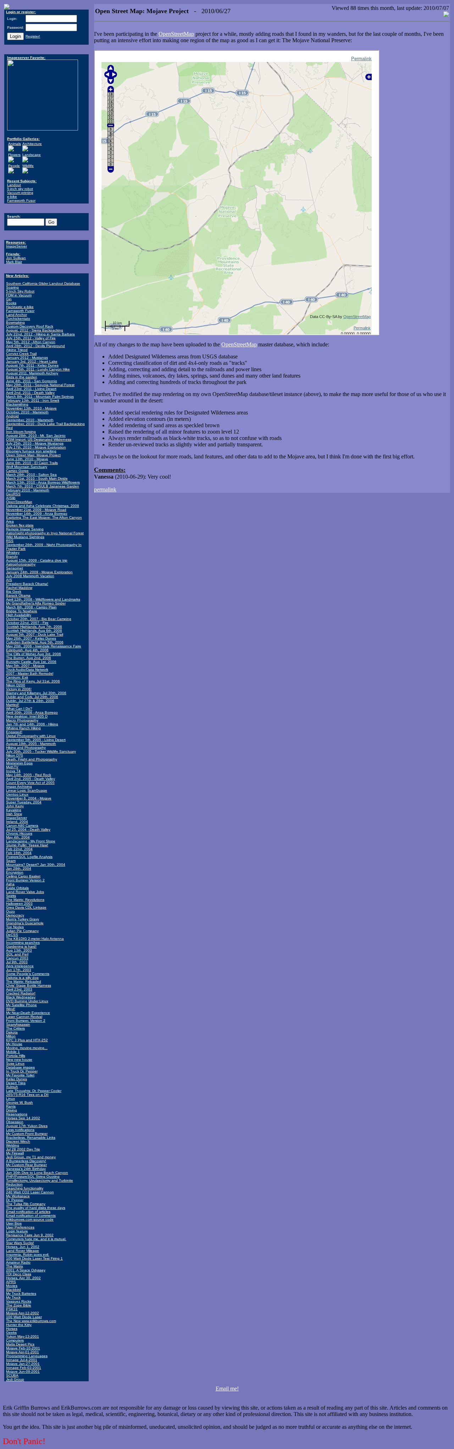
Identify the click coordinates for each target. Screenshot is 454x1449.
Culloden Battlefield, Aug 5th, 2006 (34, 642)
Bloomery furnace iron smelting (31, 451)
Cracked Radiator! (20, 993)
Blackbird (13, 1290)
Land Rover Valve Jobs (25, 892)
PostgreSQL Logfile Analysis (29, 857)
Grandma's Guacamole (25, 923)
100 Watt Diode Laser (24, 1317)
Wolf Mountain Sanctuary (26, 467)
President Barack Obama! (27, 584)
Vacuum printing (20, 193)
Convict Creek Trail (21, 354)
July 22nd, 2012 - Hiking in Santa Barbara (40, 334)
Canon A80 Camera (22, 825)
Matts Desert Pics (20, 1344)
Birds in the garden (21, 377)
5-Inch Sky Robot (20, 291)
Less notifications (20, 1130)
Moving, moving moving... (27, 1048)
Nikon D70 (14, 755)
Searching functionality (24, 1188)
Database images (20, 1067)
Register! (33, 36)
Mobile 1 (13, 1052)
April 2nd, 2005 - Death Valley (30, 779)
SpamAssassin (18, 1024)
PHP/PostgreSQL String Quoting (33, 1176)
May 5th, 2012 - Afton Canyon (30, 342)
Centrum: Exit (17, 677)
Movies (11, 1286)
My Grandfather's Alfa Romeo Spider (36, 603)
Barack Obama (18, 595)
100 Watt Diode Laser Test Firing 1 (34, 1258)
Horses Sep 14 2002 (23, 1118)
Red (9, 428)
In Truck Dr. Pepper (22, 1071)
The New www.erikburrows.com (31, 1321)
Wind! (10, 1009)
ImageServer (16, 246)
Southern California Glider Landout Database (43, 283)
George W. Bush (19, 1102)
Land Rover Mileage (22, 1251)
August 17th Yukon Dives (27, 1126)
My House (14, 1044)
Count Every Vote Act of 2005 (30, 783)
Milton (11, 1036)
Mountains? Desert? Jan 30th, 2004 (35, 864)
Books (11, 303)
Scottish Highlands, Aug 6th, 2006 (34, 630)
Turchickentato (18, 319)
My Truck (13, 1297)
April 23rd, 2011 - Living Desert (31, 389)
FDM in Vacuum (19, 295)
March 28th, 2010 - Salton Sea (31, 475)
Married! (12, 705)
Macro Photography (22, 720)
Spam (11, 861)
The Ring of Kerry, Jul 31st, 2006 (33, 681)
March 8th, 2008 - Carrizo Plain (31, 607)
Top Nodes (15, 927)
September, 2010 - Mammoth (30, 420)
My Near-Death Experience (28, 1013)
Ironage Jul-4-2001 (21, 1360)
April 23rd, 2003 (19, 989)
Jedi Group (15, 1379)
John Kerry (15, 806)
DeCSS (12, 935)
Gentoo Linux (17, 794)
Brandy (12, 556)
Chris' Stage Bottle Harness (28, 985)
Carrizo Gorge (17, 471)
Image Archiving (19, 786)
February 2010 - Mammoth (27, 490)
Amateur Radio (18, 1262)
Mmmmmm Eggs (19, 763)
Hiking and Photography (26, 747)
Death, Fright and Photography (31, 759)
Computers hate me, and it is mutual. (36, 1239)
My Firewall (15, 1153)
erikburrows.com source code (30, 1219)
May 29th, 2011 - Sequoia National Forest (40, 385)
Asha (10, 884)
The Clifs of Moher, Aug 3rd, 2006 (33, 654)
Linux (10, 1098)
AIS (9, 580)
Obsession (14, 1122)
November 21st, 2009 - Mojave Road (36, 510)
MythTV (12, 767)
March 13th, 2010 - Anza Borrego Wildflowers (43, 482)
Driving (11, 1110)
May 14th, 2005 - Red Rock (28, 775)
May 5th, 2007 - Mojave (25, 666)
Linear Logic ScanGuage (26, 790)
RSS (9, 541)
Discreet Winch (18, 1141)
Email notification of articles (28, 1212)
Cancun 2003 (17, 958)
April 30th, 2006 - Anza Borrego (32, 712)
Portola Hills (15, 1056)
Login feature (17, 1231)
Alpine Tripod (17, 350)
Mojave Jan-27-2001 (23, 1364)
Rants (11, 1106)
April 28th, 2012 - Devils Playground (35, 346)
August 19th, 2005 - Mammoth (31, 744)
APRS (11, 1282)
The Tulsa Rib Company (25, 1204)
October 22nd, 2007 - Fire (27, 623)
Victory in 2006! (19, 689)
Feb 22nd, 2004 (19, 849)
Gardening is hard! (21, 946)
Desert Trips (16, 1083)
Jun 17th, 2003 (18, 970)
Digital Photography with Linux (31, 736)
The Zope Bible (18, 1305)
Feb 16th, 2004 (19, 853)
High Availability (18, 615)
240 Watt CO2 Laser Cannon (30, 1192)
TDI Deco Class (18, 1274)
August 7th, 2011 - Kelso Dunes (32, 365)
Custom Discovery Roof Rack (29, 326)
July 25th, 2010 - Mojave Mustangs (34, 443)
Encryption (14, 872)
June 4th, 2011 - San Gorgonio (31, 381)
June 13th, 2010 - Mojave (27, 459)
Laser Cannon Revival (24, 1017)
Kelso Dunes (16, 1079)
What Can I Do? (19, 708)
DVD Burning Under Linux (27, 1001)
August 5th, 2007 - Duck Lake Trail (34, 634)
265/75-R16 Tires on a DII (27, 1095)
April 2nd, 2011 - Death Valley (30, 393)
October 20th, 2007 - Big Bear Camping (38, 619)
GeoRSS (13, 494)
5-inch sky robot (20, 189)
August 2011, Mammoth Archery (32, 373)
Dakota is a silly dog (22, 978)
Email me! (227, 1389)
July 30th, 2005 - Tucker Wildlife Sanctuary (41, 751)
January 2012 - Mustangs (27, 358)
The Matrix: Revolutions (25, 900)
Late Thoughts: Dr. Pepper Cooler (33, 1091)
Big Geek (13, 591)
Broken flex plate (20, 525)
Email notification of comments (31, 1215)
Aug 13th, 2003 (19, 950)
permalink (105, 489)
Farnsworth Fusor (21, 200)
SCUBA (12, 1375)
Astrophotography (20, 564)
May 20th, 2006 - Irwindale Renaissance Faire (43, 646)
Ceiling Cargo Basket (23, 876)
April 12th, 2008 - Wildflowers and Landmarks (43, 599)
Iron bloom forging (21, 432)
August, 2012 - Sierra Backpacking (34, 330)
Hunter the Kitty (19, 1325)
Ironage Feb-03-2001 (23, 1368)
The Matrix (14, 1266)
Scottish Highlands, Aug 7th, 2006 (34, 627)
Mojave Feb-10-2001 (23, 1348)
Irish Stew (14, 814)
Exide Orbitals (17, 888)
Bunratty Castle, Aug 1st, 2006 (31, 662)
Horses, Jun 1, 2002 (22, 1247)
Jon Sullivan (16, 258)
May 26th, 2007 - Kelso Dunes (31, 638)
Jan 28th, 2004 (18, 868)
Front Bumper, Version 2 (25, 1020)
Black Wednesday (20, 997)
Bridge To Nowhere (21, 611)
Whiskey (13, 552)
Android (12, 416)
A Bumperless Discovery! (26, 1161)
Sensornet (14, 568)
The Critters (15, 1028)
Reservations (16, 1114)
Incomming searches (23, 942)
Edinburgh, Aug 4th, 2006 (27, 650)
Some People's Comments (27, 974)
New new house (19, 1059)
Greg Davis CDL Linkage (26, 907)
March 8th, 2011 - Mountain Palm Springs (40, 397)
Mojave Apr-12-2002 (22, 1313)
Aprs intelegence (20, 966)
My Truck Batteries (21, 1293)
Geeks (11, 1332)
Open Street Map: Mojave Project (33, 455)
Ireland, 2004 (17, 822)
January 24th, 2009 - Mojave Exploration (39, 572)
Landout (14, 185)
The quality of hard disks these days (35, 1208)
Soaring (12, 287)
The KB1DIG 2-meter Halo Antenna (35, 939)
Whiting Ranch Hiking (23, 728)
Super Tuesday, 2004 (23, 802)
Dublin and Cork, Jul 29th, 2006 (32, 697)
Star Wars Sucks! (20, 1243)
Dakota (12, 1032)
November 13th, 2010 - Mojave (31, 408)
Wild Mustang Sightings (25, 537)
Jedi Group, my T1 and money (31, 1157)
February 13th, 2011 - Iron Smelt (32, 400)
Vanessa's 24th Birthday (26, 1169)
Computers (15, 1340)
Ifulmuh (12, 1087)
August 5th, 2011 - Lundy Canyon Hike (38, 369)
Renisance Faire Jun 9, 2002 (30, 1235)
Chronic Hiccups (19, 833)
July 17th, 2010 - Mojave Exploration (36, 447)
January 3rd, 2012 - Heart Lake (31, 361)
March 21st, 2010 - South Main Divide (37, 478)
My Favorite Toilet (20, 1075)
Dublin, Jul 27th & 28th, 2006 (30, 701)
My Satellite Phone (21, 1005)
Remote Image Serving (25, 529)
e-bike (12, 197)
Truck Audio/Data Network (27, 669)
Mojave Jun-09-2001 (23, 1371)
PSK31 (12, 1309)
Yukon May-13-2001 (22, 1336)
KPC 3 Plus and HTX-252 (27, 1040)
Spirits (11, 896)
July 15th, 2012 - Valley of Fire (31, 338)
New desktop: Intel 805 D (27, 716)
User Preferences (20, 1227)
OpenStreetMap (19, 502)
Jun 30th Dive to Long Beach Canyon (37, 1173)
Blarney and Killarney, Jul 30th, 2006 (36, 693)
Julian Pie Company (22, 931)
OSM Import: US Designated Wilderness (38, 439)
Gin (9, 299)
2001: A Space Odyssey (25, 1270)
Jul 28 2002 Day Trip (23, 1149)
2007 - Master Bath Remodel (29, 673)
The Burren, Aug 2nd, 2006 (28, 658)
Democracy (15, 915)
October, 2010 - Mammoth (27, 412)
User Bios (14, 1223)
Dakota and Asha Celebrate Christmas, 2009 (42, 506)
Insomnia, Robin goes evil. (27, 1254)
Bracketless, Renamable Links (30, 1137)
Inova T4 (13, 771)
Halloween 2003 (19, 903)
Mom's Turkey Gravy (22, 919)
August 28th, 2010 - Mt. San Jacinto (36, 436)
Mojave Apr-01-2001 (22, 1352)
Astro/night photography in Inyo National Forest (45, 533)
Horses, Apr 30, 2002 (23, 1278)
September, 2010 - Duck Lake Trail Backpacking (45, 424)
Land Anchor (16, 315)
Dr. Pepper (14, 1200)
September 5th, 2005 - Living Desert (36, 740)
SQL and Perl (17, 954)
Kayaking (13, 810)
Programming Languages (27, 1356)
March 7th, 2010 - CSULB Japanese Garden (42, 486)
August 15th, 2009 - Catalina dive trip (36, 560)
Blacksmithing (17, 404)
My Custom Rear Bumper (26, 1165)
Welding (12, 1145)
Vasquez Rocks (18, 1301)
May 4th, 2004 (18, 837)
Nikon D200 (15, 685)
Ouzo (10, 911)
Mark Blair (14, 262)
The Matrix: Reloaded (23, 981)
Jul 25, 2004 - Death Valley (28, 829)
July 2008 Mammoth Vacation (30, 576)
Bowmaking (15, 322)
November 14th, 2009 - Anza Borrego (36, 513)
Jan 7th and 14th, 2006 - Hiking (32, 724)
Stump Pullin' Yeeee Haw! (27, 845)
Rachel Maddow (19, 588)
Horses (11, 1329)
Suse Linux (15, 1063)
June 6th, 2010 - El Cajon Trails (32, 463)
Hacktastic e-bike (20, 307)
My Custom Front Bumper (27, 1134)
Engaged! (14, 732)
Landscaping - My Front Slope (30, 841)
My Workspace (18, 1196)
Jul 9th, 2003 (17, 962)
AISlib (11, 498)
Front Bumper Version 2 (25, 880)
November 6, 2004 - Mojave (28, 798)
